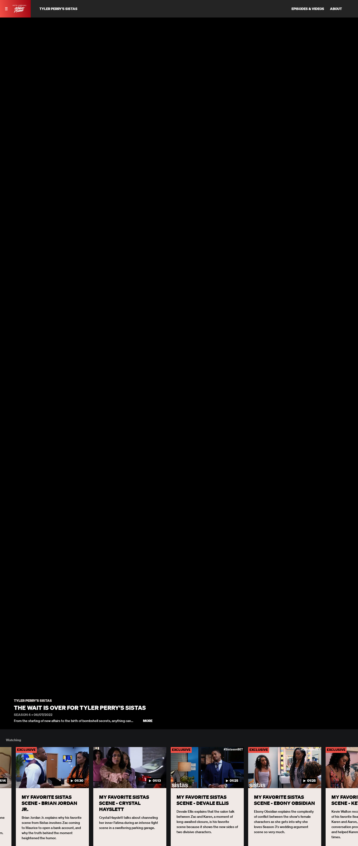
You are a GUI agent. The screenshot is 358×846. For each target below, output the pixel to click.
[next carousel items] (349, 778)
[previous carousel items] (9, 778)
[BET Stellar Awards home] (19, 11)
